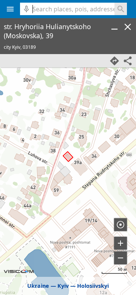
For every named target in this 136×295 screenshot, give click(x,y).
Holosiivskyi (93, 285)
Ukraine (38, 285)
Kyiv (63, 285)
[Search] (120, 9)
